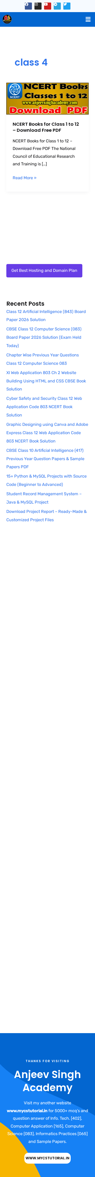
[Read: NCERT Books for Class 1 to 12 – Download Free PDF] (47, 98)
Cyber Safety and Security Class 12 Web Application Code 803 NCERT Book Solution (44, 406)
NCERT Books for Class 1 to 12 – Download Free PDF (46, 127)
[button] (88, 19)
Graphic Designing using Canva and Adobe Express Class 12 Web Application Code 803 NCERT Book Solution (47, 432)
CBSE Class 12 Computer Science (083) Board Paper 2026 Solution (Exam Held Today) (44, 337)
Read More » (24, 177)
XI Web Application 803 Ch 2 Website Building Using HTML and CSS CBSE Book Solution (46, 381)
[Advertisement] (47, 594)
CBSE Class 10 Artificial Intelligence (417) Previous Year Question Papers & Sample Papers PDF (45, 458)
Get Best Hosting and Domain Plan (44, 270)
